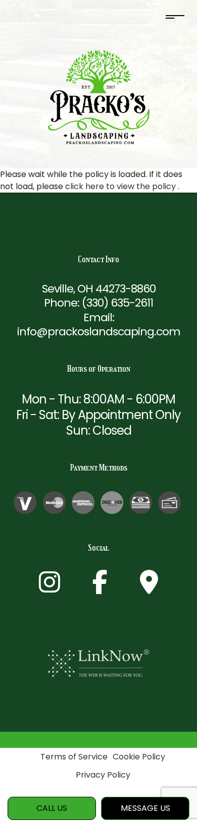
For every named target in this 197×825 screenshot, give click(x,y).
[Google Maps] (149, 588)
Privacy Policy (103, 775)
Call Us (51, 808)
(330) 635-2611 (117, 303)
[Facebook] (100, 588)
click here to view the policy (121, 186)
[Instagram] (49, 588)
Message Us (145, 808)
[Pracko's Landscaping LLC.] (99, 96)
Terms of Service (74, 756)
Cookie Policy (139, 756)
